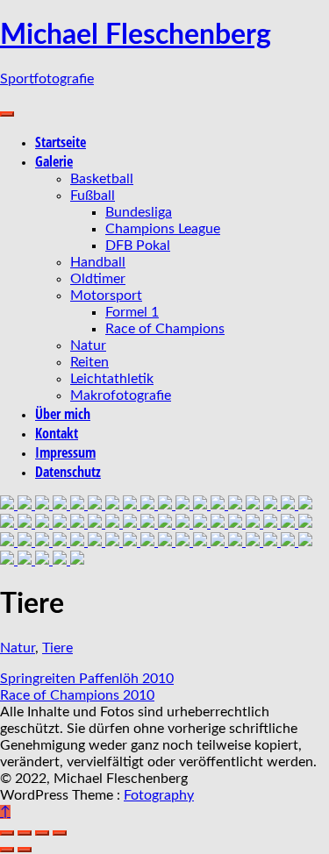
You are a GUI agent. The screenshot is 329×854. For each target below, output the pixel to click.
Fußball (92, 196)
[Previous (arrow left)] (7, 849)
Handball (97, 262)
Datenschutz (68, 471)
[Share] (25, 833)
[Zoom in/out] (60, 833)
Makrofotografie (120, 395)
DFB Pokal (137, 245)
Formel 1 (132, 312)
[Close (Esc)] (7, 833)
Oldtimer (97, 279)
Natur (88, 345)
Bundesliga (138, 212)
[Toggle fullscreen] (42, 833)
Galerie (54, 161)
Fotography (159, 795)
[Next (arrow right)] (25, 849)
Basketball (101, 179)
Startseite (60, 142)
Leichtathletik (112, 379)
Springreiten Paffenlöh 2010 (87, 679)
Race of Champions (165, 329)
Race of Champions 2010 (77, 695)
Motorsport (106, 295)
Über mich (62, 413)
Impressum (65, 452)
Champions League (162, 229)
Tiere (57, 648)
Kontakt (56, 433)
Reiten (89, 362)
